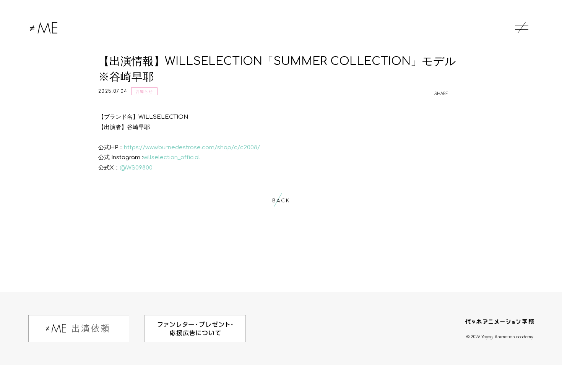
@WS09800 (136, 168)
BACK (281, 200)
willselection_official (171, 157)
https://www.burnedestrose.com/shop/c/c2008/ (192, 147)
